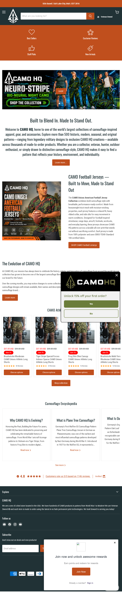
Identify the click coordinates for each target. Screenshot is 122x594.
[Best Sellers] (32, 34)
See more (59, 465)
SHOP (60, 91)
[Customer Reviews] (90, 34)
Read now (25, 450)
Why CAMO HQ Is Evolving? (26, 420)
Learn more (10, 297)
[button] (10, 90)
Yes (91, 304)
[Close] (116, 275)
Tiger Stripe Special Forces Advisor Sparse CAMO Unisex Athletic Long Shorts (49, 359)
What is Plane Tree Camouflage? (76, 420)
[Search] (90, 16)
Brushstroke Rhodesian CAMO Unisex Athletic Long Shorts (16, 359)
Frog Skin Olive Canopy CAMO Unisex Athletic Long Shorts (80, 359)
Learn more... (61, 162)
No (91, 313)
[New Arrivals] (90, 50)
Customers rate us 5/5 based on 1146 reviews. (68, 476)
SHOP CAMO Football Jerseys (84, 245)
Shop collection (61, 383)
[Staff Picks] (32, 50)
